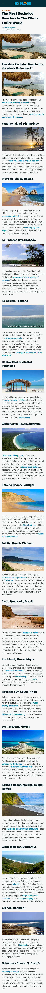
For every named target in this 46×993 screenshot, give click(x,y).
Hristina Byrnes (9, 27)
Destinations (6, 10)
